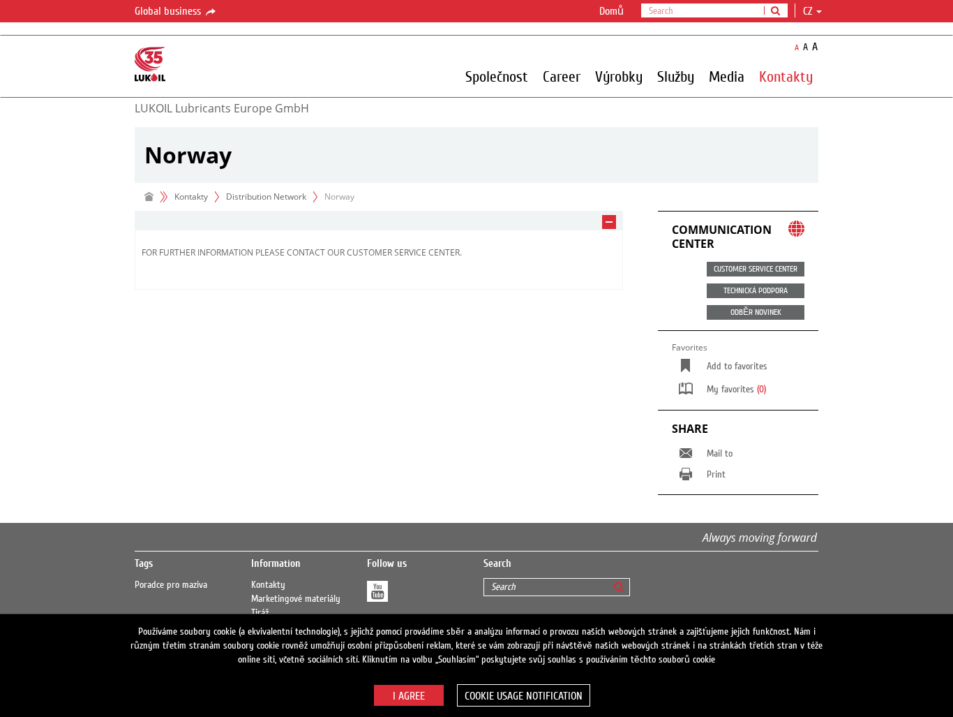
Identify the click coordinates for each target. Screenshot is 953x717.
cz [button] (809, 11)
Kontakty (268, 585)
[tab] (378, 221)
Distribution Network (266, 196)
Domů (611, 11)
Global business (169, 11)
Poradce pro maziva (171, 585)
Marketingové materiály (295, 599)
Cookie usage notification (524, 696)
